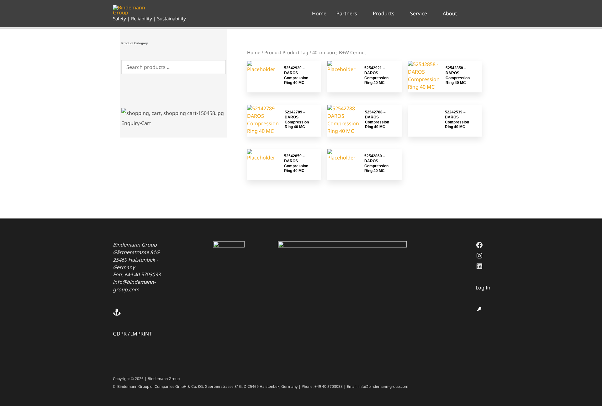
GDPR (120, 333)
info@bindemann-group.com (134, 285)
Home (253, 52)
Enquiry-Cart (136, 123)
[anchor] (146, 312)
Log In (483, 287)
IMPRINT (141, 333)
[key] (479, 309)
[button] (360, 13)
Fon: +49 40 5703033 (137, 274)
